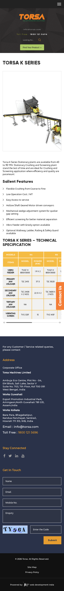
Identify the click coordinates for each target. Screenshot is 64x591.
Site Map (32, 567)
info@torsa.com (32, 29)
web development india (41, 584)
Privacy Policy (32, 572)
